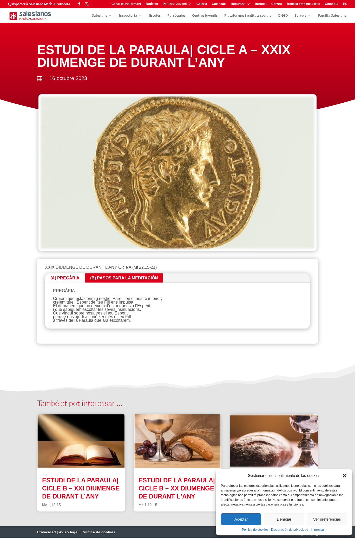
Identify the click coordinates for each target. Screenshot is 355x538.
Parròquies (176, 16)
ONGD (283, 16)
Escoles (155, 16)
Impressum (318, 530)
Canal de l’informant (126, 4)
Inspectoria (128, 16)
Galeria (201, 4)
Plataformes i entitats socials (247, 16)
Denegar (284, 519)
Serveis (300, 16)
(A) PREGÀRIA (65, 278)
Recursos (238, 4)
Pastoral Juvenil (175, 4)
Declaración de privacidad (289, 530)
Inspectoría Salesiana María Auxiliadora (40, 4)
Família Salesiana (332, 16)
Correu (276, 4)
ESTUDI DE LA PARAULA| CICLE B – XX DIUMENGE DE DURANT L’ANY (177, 488)
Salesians (99, 16)
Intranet (261, 4)
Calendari (219, 4)
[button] (344, 475)
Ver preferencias (327, 519)
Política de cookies (255, 530)
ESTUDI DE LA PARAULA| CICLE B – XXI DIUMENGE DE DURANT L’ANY (81, 488)
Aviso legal (68, 532)
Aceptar (241, 519)
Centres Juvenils (205, 16)
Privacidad (46, 532)
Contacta (331, 4)
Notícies (152, 4)
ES (345, 4)
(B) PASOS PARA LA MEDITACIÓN (124, 278)
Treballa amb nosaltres (303, 4)
